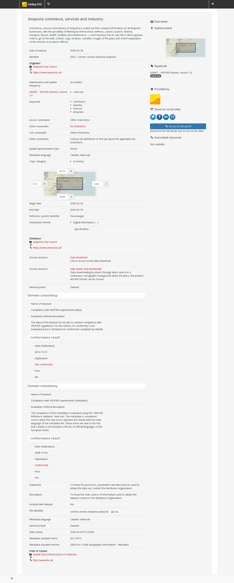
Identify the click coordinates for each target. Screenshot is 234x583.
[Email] (172, 117)
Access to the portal (179, 126)
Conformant (41, 465)
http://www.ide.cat (43, 560)
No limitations (78, 126)
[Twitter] (153, 117)
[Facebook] (159, 117)
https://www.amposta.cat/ (47, 72)
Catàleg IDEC (34, 4)
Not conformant (44, 364)
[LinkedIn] (166, 117)
